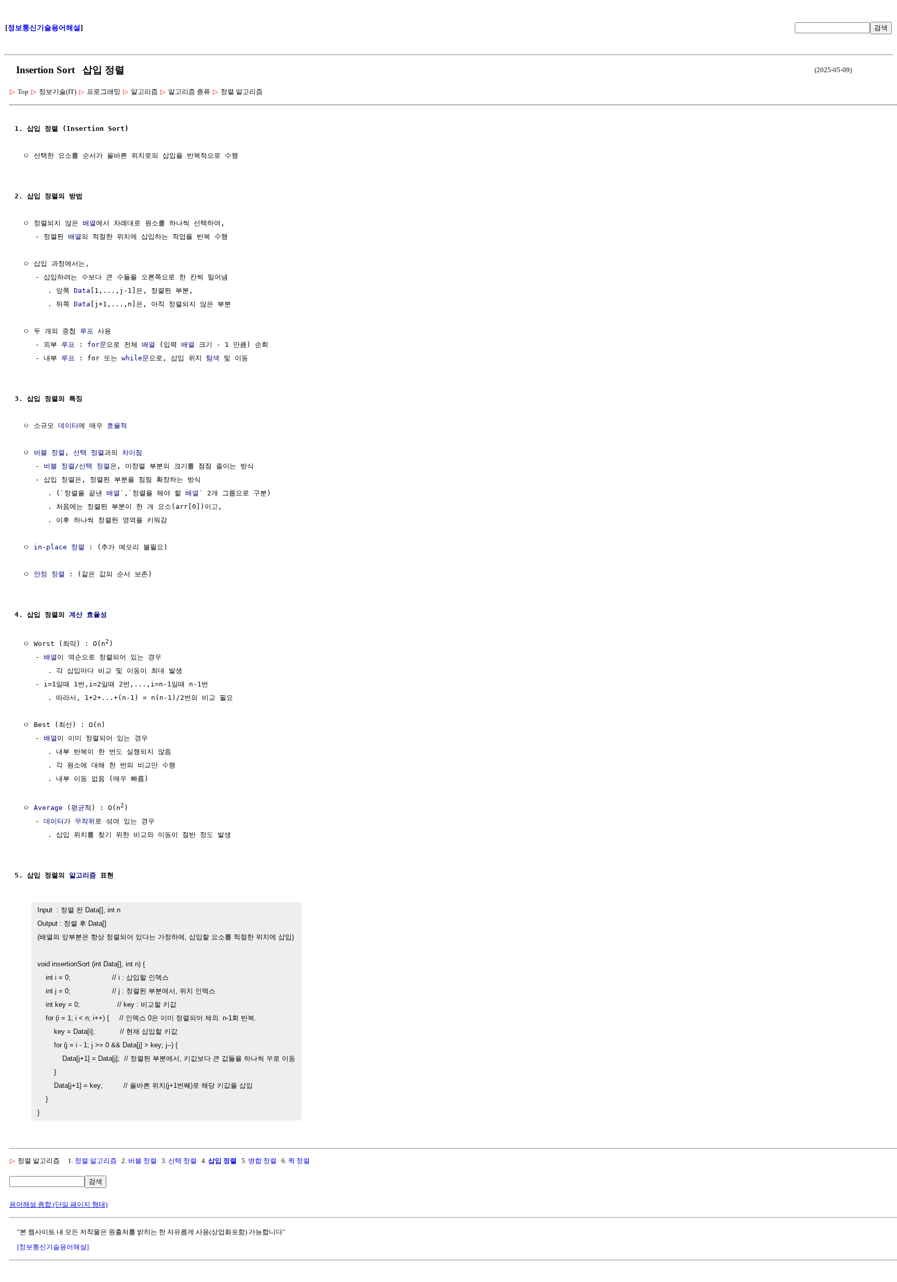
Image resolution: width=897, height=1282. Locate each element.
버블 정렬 (49, 452)
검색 (881, 28)
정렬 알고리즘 (96, 1161)
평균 (78, 808)
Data (82, 290)
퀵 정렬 (299, 1161)
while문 (135, 358)
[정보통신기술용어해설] (53, 1247)
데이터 (68, 425)
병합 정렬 (262, 1161)
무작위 (85, 821)
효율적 (117, 425)
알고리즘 (82, 875)
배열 (89, 223)
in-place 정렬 (59, 547)
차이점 (132, 452)
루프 (86, 331)
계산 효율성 (88, 614)
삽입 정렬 (222, 1161)
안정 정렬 (49, 574)
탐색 (213, 358)
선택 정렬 (88, 452)
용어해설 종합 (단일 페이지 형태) (58, 1204)
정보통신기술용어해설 (44, 28)
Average (48, 808)
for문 (96, 344)
